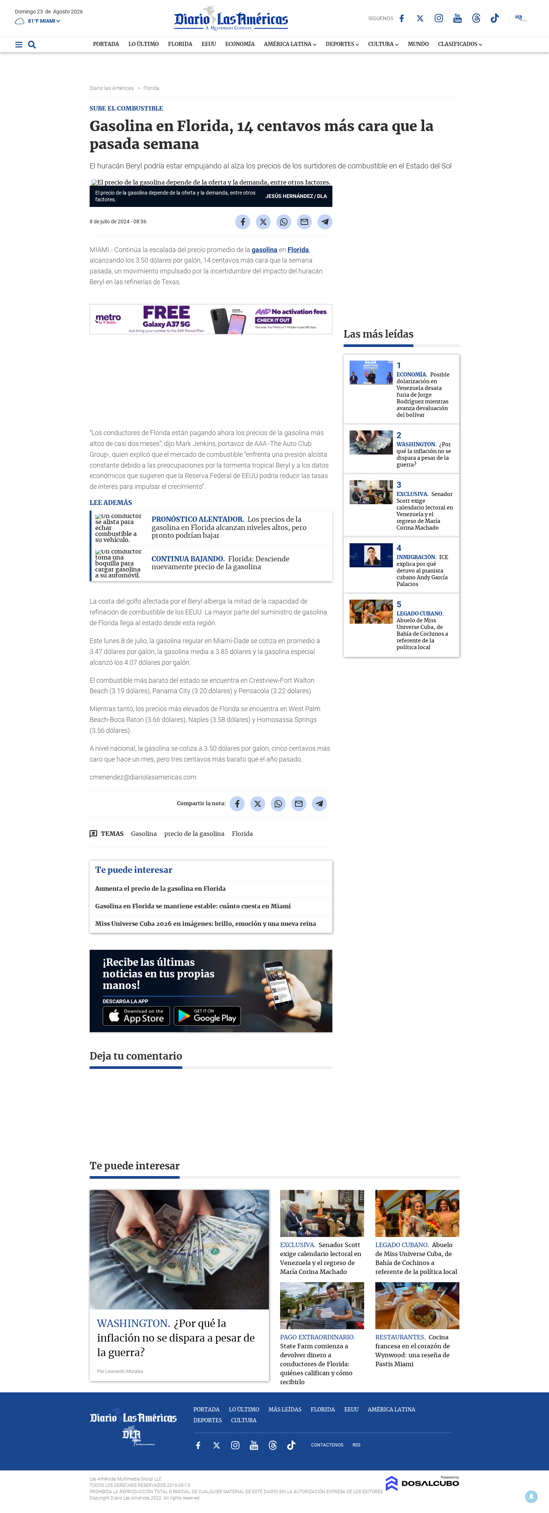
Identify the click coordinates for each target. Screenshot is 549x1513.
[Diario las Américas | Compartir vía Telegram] (324, 221)
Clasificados (458, 44)
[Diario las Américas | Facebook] (401, 18)
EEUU (209, 44)
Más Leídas (285, 1410)
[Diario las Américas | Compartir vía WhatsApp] (283, 221)
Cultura (381, 44)
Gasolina (144, 834)
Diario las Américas (112, 88)
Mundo (418, 44)
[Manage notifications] (531, 1497)
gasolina (264, 250)
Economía (240, 44)
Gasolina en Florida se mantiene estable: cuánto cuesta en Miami (193, 906)
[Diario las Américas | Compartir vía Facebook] (242, 221)
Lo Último (143, 44)
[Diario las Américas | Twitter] (420, 18)
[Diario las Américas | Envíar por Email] (304, 221)
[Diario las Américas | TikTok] (495, 18)
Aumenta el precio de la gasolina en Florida (160, 889)
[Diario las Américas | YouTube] (457, 18)
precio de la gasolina (194, 834)
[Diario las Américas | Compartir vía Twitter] (263, 221)
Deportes (340, 44)
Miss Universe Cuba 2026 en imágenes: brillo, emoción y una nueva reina (205, 924)
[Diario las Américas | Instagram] (439, 18)
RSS (356, 1445)
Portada (106, 44)
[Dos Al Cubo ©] (422, 1489)
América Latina (288, 44)
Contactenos (327, 1445)
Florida (180, 44)
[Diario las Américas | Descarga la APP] (138, 1016)
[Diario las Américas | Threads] (476, 18)
